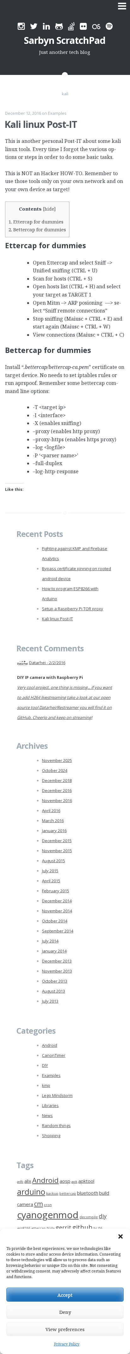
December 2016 (57, 790)
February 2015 (55, 891)
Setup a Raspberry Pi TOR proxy (72, 608)
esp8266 (23, 1228)
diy (103, 1216)
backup (52, 1193)
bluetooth (87, 1193)
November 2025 (57, 760)
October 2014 (54, 921)
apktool (86, 1181)
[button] (120, 1236)
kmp (46, 1085)
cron (48, 1205)
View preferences (65, 1329)
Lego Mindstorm (57, 1095)
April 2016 (51, 810)
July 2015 (50, 871)
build (104, 1193)
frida (51, 1228)
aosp (65, 1181)
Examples (57, 113)
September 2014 (57, 931)
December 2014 (57, 901)
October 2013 (54, 981)
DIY (45, 1065)
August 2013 (53, 991)
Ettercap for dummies (36, 221)
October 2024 (54, 770)
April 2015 (51, 881)
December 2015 (57, 840)
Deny (65, 1312)
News (47, 1115)
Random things (56, 1125)
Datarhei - (47, 662)
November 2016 (57, 800)
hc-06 (97, 1228)
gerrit (63, 1227)
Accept (65, 1295)
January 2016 (54, 830)
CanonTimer (53, 1055)
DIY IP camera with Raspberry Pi (50, 677)
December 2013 (57, 961)
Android (49, 1045)
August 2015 (53, 860)
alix (27, 1181)
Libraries (50, 1105)
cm (38, 1203)
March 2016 (53, 820)
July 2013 (50, 1001)
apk (74, 1181)
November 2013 (57, 971)
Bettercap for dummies (37, 229)
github (82, 1227)
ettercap (38, 1228)
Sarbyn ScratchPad (64, 40)
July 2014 (50, 941)
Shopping (51, 1135)
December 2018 (57, 780)
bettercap (67, 1193)
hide (49, 209)
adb (20, 1181)
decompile (89, 1217)
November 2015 (57, 850)
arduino (31, 1191)
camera (25, 1204)
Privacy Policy (67, 1344)
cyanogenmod (48, 1215)
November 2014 (57, 911)
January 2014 (54, 951)
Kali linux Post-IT (40, 124)
